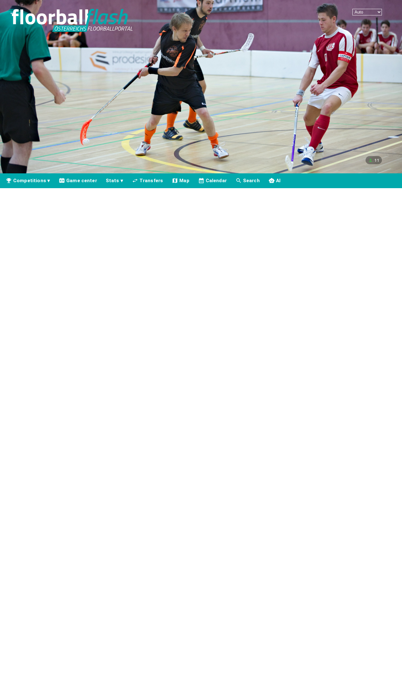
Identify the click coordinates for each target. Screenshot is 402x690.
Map (184, 180)
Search (251, 180)
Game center (81, 180)
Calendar (216, 180)
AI (278, 180)
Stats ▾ (114, 180)
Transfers (151, 180)
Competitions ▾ (31, 180)
